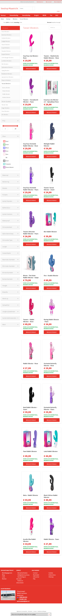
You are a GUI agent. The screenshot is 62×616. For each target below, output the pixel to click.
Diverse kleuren (10, 167)
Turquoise (8, 164)
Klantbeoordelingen (42, 611)
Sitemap (51, 577)
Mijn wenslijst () (57, 2)
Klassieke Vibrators (6, 51)
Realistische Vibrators (7, 74)
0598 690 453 (23, 597)
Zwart (7, 161)
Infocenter (36, 577)
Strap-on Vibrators (6, 80)
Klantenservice (40, 2)
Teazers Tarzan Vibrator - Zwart (49, 189)
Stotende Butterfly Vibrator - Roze (50, 365)
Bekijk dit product (31, 68)
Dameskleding (14, 15)
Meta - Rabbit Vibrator (30, 495)
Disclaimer (30, 611)
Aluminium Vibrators (6, 35)
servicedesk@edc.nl (23, 601)
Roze (7, 154)
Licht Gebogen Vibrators (7, 57)
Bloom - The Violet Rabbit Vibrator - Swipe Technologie (31, 277)
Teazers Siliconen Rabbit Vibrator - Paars (30, 233)
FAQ (34, 579)
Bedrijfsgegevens (7, 573)
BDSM (44, 15)
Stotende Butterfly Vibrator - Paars (50, 408)
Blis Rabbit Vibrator (50, 232)
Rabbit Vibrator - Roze (30, 363)
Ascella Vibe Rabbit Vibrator (29, 540)
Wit (6, 157)
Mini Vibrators (5, 64)
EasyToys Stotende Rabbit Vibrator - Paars (30, 189)
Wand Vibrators (5, 111)
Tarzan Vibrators (6, 83)
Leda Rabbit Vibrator (51, 451)
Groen (7, 144)
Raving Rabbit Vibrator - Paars (51, 321)
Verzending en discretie (21, 578)
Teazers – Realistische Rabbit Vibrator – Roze (51, 57)
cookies (34, 614)
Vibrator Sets (5, 105)
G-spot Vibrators (6, 48)
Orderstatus (52, 575)
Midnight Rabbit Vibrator (49, 145)
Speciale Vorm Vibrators (7, 77)
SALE (56, 15)
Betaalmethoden (22, 573)
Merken (4, 579)
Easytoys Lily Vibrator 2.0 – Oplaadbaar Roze (51, 101)
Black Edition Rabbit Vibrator (50, 496)
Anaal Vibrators (5, 31)
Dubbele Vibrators (6, 38)
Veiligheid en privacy (23, 575)
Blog (3, 575)
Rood (7, 141)
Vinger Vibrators (5, 108)
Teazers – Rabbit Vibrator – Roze (28, 321)
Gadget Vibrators (6, 41)
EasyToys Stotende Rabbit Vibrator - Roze (30, 145)
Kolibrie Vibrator (6, 97)
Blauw (7, 148)
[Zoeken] (34, 8)
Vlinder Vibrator (6, 91)
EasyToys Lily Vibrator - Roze (31, 57)
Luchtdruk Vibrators (6, 61)
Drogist (36, 15)
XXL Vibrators (5, 114)
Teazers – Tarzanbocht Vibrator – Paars (30, 101)
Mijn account (49, 2)
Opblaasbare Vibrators (7, 67)
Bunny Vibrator (6, 87)
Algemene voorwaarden (22, 611)
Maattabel (36, 575)
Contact (35, 573)
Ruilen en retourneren (19, 582)
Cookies (51, 573)
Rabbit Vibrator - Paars (51, 539)
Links (3, 577)
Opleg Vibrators (5, 70)
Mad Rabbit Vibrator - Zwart (30, 408)
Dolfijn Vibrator (6, 94)
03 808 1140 (22, 599)
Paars (7, 151)
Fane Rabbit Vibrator (30, 451)
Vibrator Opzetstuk (6, 101)
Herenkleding (26, 15)
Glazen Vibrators (6, 44)
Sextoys (3, 15)
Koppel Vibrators (6, 54)
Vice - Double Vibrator (51, 276)
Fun (51, 15)
